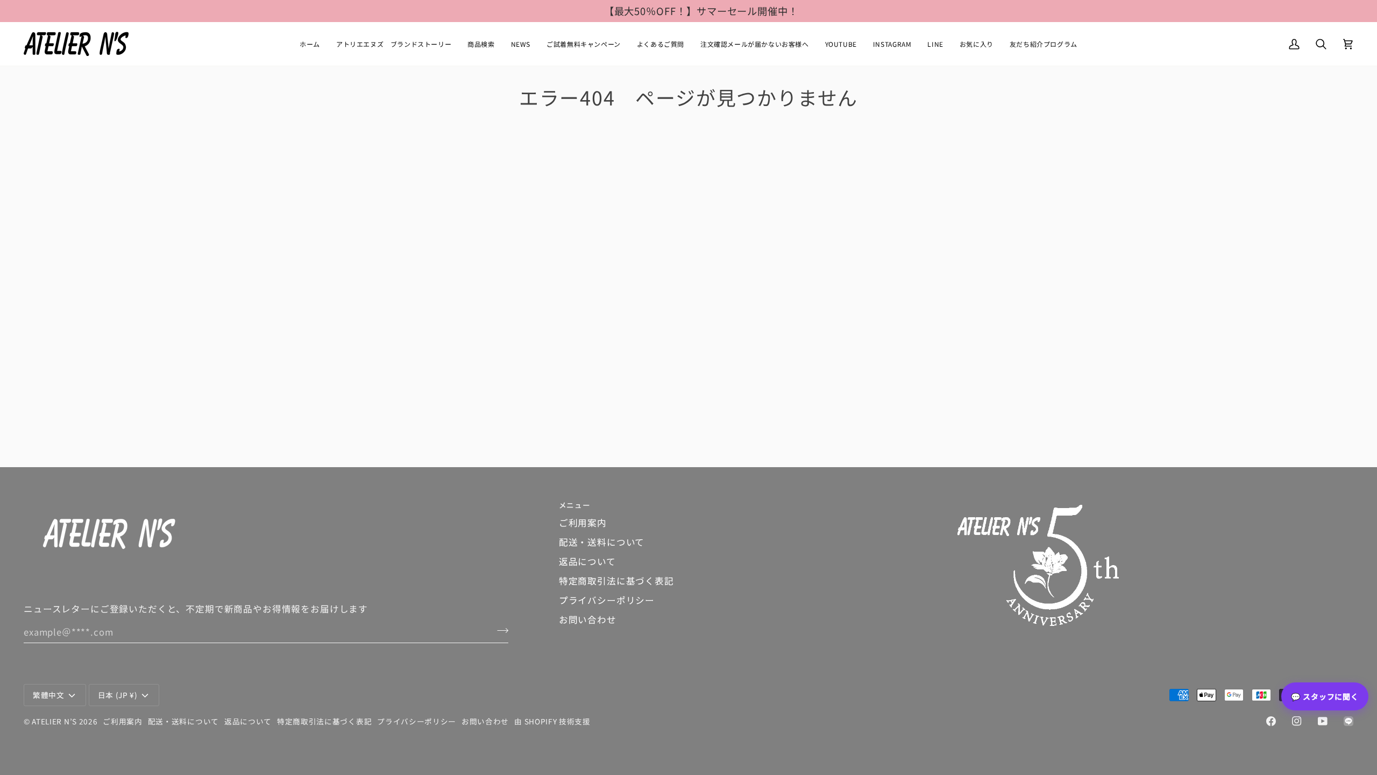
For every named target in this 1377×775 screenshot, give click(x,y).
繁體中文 (49, 694)
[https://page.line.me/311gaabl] (1348, 721)
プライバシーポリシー (607, 600)
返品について (587, 561)
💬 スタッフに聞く (1325, 696)
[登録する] (499, 630)
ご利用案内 (583, 522)
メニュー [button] (575, 504)
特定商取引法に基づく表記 (616, 580)
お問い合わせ (587, 619)
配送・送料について (602, 542)
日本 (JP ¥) (118, 694)
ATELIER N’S (54, 721)
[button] (480, 44)
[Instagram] (1297, 721)
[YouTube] (1323, 721)
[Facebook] (1271, 721)
